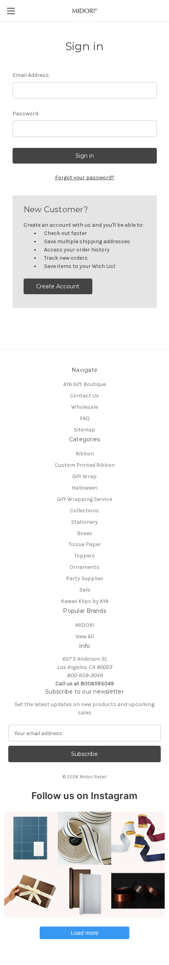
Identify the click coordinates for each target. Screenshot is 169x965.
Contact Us (84, 395)
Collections (84, 510)
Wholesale (84, 407)
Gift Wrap (84, 476)
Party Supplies (84, 578)
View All (84, 636)
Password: (26, 113)
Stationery (84, 522)
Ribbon (84, 453)
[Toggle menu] (11, 11)
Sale (84, 589)
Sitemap (84, 429)
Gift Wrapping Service (84, 499)
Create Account (57, 286)
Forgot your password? (84, 177)
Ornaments (84, 567)
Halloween (84, 487)
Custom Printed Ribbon (85, 465)
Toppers (84, 555)
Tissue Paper (84, 544)
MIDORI (84, 625)
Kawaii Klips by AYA (84, 601)
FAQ (85, 418)
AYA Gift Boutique (84, 384)
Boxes (84, 533)
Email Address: (31, 75)
